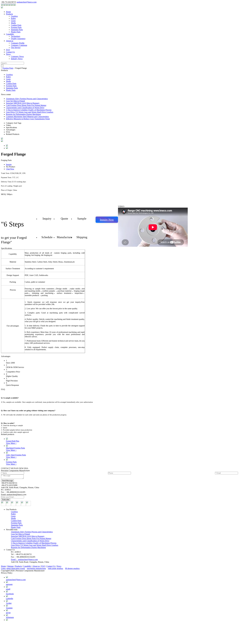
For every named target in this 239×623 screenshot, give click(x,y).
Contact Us (10, 52)
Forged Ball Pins (12, 441)
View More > (11, 443)
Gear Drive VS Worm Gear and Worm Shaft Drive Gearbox (29, 112)
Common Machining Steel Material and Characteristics (27, 116)
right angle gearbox (55, 568)
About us (9, 41)
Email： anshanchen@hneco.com (24, 559)
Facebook (10, 594)
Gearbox (14, 16)
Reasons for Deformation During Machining (23, 114)
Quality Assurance (18, 39)
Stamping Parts (17, 30)
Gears (13, 21)
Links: (3, 568)
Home (8, 12)
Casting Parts (16, 25)
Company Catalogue (19, 45)
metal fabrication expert (15, 568)
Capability (10, 34)
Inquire (9, 164)
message (9, 584)
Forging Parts (16, 27)
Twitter (9, 603)
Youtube (9, 608)
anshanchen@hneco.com (26, 2)
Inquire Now (107, 219)
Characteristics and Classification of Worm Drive (25, 108)
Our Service (15, 47)
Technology (15, 36)
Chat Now (10, 169)
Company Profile (17, 43)
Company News (17, 56)
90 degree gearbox (72, 568)
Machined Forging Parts (15, 448)
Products (9, 14)
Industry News (17, 59)
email (8, 589)
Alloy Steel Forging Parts (16, 455)
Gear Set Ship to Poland (15, 101)
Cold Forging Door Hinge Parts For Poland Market (26, 105)
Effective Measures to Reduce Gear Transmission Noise (28, 119)
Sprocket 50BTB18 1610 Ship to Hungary (22, 103)
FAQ (8, 50)
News (8, 54)
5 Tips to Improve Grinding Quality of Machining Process (28, 110)
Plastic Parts (15, 32)
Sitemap (10, 566)
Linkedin (9, 598)
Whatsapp (10, 617)
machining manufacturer (36, 568)
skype (8, 613)
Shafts (13, 23)
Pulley (13, 18)
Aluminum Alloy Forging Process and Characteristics (27, 99)
